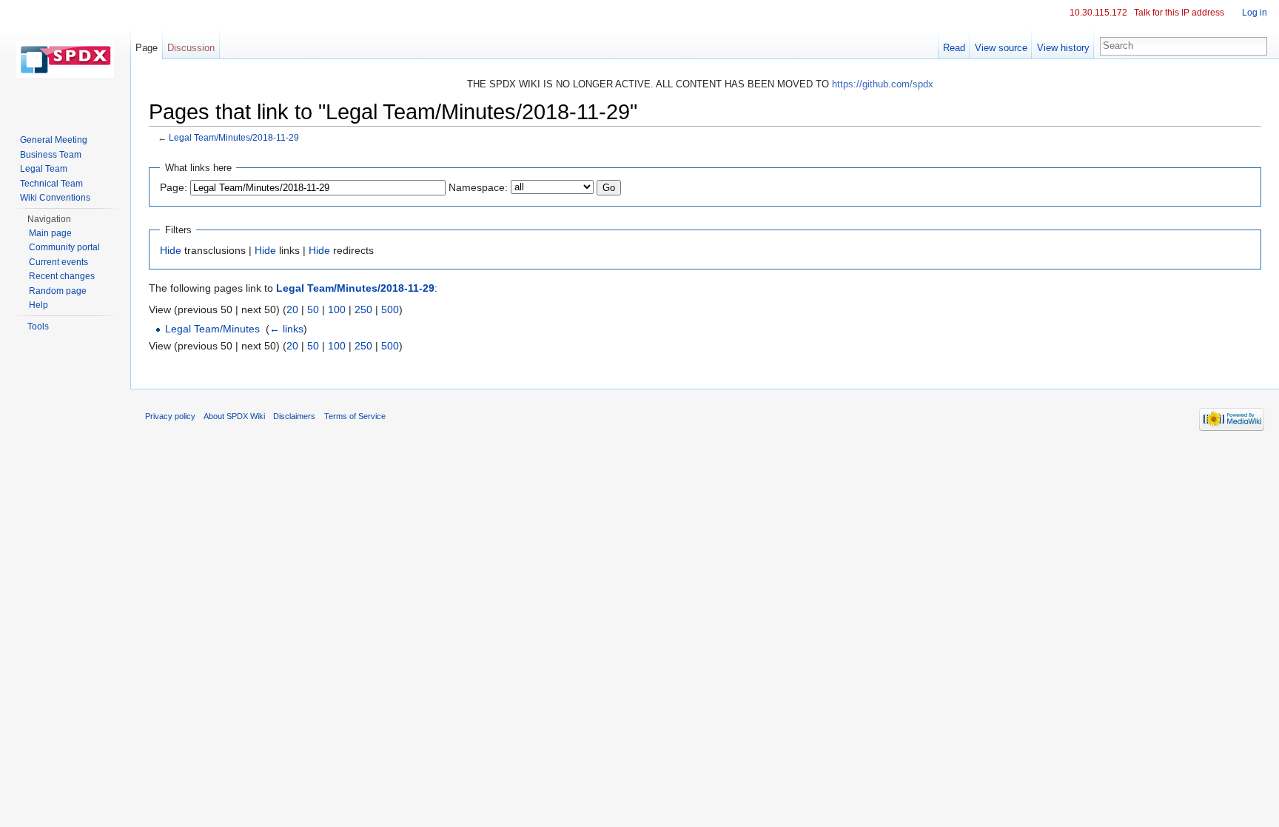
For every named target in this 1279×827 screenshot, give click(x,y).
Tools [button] (38, 326)
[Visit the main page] (65, 59)
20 (292, 309)
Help (38, 305)
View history (1063, 47)
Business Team (50, 155)
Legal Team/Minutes (212, 329)
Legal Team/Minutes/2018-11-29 (234, 137)
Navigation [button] (49, 219)
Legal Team (43, 169)
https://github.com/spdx (882, 84)
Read (954, 47)
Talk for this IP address (1179, 12)
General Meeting (53, 140)
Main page (50, 233)
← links (286, 329)
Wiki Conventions (55, 197)
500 (390, 309)
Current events (58, 262)
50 (313, 309)
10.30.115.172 (1098, 12)
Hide (170, 250)
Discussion (191, 47)
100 (337, 309)
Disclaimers (294, 416)
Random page (58, 291)
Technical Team (51, 183)
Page (146, 47)
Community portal (64, 247)
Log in (1254, 12)
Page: (173, 187)
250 (363, 309)
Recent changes (62, 276)
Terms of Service (355, 416)
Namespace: (478, 187)
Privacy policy (170, 416)
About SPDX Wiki (234, 416)
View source (1001, 47)
